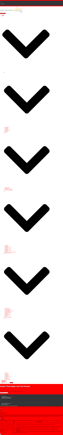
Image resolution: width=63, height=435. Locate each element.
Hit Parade (7, 375)
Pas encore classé (8, 252)
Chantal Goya (7, 187)
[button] (26, 71)
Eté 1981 (6, 251)
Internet (6, 377)
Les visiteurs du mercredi (9, 310)
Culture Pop (7, 374)
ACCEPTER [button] (8, 408)
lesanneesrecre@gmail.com (6, 403)
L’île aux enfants (7, 309)
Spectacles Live (7, 130)
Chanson (6, 129)
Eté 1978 (6, 246)
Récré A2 (6, 245)
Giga (6, 316)
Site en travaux (4, 396)
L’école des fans (7, 311)
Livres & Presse (7, 379)
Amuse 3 (6, 314)
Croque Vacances (8, 312)
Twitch (3, 3)
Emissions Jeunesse (8, 317)
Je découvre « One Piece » (6, 398)
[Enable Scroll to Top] (0, 434)
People (6, 373)
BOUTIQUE (3, 380)
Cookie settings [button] (2, 408)
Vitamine (6, 313)
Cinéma (6, 131)
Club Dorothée (7, 315)
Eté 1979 (6, 247)
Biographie (7, 127)
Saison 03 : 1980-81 (8, 250)
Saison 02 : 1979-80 (8, 248)
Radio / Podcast (7, 376)
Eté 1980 (6, 249)
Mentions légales (4, 404)
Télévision (6, 128)
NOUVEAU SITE (4, 381)
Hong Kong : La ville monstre (7, 397)
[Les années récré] (11, 12)
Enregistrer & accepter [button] (4, 433)
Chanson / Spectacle (8, 189)
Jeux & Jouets (7, 378)
